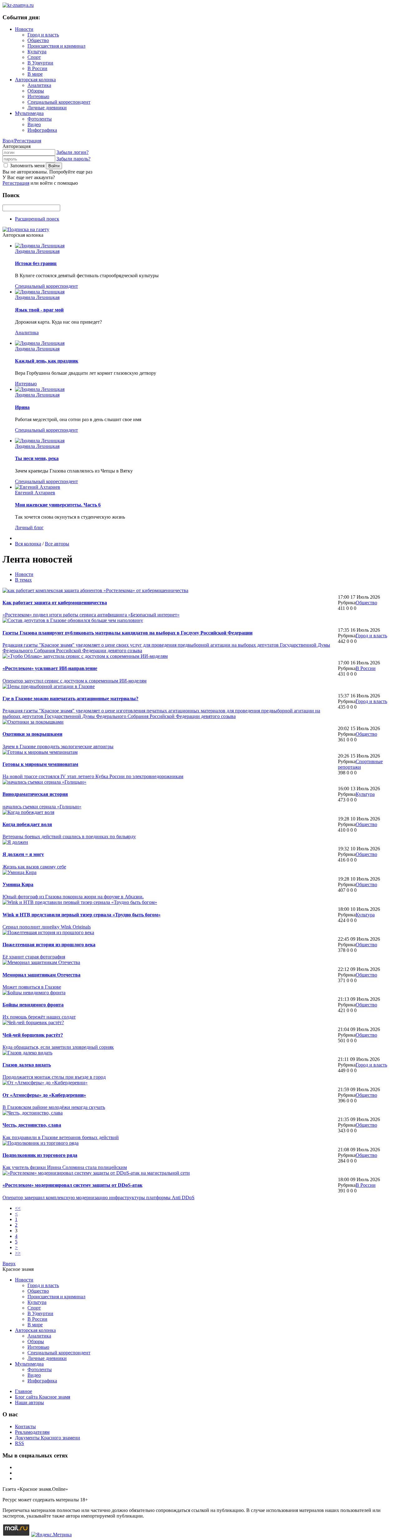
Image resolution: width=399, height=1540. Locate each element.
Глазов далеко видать (26, 1064)
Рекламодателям (32, 1432)
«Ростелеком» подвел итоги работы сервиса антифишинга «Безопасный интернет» (91, 614)
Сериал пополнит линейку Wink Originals (46, 926)
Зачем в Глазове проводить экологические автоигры (57, 746)
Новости (24, 29)
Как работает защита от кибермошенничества (54, 602)
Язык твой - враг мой (39, 309)
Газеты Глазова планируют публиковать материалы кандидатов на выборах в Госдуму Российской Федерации (127, 632)
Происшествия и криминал (56, 46)
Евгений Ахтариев (35, 492)
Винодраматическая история (35, 794)
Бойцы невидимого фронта (33, 1004)
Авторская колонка (35, 79)
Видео (34, 124)
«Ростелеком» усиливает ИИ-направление (49, 668)
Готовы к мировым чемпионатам (40, 764)
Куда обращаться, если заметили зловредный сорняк (58, 1047)
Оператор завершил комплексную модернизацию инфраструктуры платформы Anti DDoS (98, 1197)
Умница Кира (17, 884)
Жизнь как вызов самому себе (34, 866)
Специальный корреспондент (58, 102)
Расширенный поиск (37, 218)
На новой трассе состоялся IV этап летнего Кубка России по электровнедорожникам (92, 776)
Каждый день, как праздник (46, 361)
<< (18, 1208)
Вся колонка (28, 543)
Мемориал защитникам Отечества (41, 974)
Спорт (34, 57)
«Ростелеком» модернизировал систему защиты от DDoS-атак (72, 1185)
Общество (38, 40)
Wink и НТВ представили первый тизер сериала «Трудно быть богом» (81, 914)
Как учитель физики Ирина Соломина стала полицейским (64, 1167)
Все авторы (57, 543)
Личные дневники (47, 107)
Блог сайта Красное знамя (42, 1397)
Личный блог (29, 527)
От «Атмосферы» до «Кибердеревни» (44, 1095)
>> (18, 1253)
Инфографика (42, 130)
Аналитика (39, 85)
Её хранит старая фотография (33, 956)
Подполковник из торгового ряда (39, 1155)
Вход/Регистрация (21, 140)
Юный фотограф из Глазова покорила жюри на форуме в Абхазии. (73, 896)
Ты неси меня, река (37, 458)
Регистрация (15, 183)
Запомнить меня (27, 165)
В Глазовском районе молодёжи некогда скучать (53, 1107)
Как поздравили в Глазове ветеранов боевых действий (60, 1137)
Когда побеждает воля (27, 824)
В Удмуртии (40, 62)
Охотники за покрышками (32, 734)
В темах (23, 579)
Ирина (22, 407)
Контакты (25, 1426)
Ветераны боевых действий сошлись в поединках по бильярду (69, 836)
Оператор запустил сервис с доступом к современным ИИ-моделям (74, 680)
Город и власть (43, 34)
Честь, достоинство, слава (31, 1125)
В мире (35, 74)
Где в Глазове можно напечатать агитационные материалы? (70, 698)
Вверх (9, 1263)
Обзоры (35, 90)
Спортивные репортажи (360, 764)
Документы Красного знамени (47, 1437)
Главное (23, 1391)
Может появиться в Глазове (31, 987)
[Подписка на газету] (25, 229)
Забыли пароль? (73, 158)
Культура (36, 51)
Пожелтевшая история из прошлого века (48, 944)
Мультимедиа (29, 113)
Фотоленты (39, 118)
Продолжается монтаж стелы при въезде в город (54, 1077)
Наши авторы (29, 1402)
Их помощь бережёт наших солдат (39, 1017)
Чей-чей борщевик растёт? (32, 1035)
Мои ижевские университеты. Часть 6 (58, 504)
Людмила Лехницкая (37, 251)
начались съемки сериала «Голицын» (41, 806)
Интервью (38, 96)
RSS (19, 1443)
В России (37, 68)
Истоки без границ (35, 263)
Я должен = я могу (23, 854)
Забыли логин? (72, 152)
